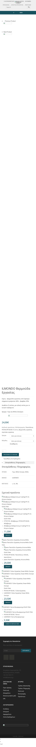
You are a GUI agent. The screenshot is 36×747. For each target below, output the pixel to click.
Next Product (8, 32)
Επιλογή (8, 535)
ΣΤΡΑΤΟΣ (7, 521)
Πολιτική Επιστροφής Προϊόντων (22, 693)
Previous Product (10, 21)
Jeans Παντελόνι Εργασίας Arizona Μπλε (17, 560)
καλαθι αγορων (20, 1)
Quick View (5, 506)
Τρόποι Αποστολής (24, 686)
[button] (11, 459)
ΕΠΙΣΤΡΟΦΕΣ (28, 5)
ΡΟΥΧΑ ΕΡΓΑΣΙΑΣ (7, 430)
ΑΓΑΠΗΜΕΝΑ (28, 1)
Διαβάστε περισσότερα (12, 624)
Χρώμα (4, 435)
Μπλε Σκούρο (20, 472)
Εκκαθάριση (13, 444)
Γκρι (13, 472)
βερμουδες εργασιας (25, 430)
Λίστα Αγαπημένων (9, 717)
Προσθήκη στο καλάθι (10, 454)
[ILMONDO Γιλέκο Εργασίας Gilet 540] (8, 26)
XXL (17, 484)
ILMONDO (15, 478)
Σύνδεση (18, 3)
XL (14, 484)
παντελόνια (7, 557)
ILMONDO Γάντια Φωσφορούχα (14, 617)
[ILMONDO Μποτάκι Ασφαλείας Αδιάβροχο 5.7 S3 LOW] (8, 37)
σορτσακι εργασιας (8, 432)
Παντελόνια (29, 427)
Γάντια (17, 614)
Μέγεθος (4, 440)
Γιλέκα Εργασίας (20, 591)
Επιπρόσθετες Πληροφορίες (15, 463)
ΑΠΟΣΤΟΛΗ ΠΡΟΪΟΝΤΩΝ (17, 5)
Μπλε (27, 472)
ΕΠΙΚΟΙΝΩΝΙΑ (6, 5)
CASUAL (25, 555)
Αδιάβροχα (14, 521)
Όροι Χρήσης (7, 688)
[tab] (19, 462)
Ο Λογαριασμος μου (9, 1)
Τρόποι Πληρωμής (24, 688)
